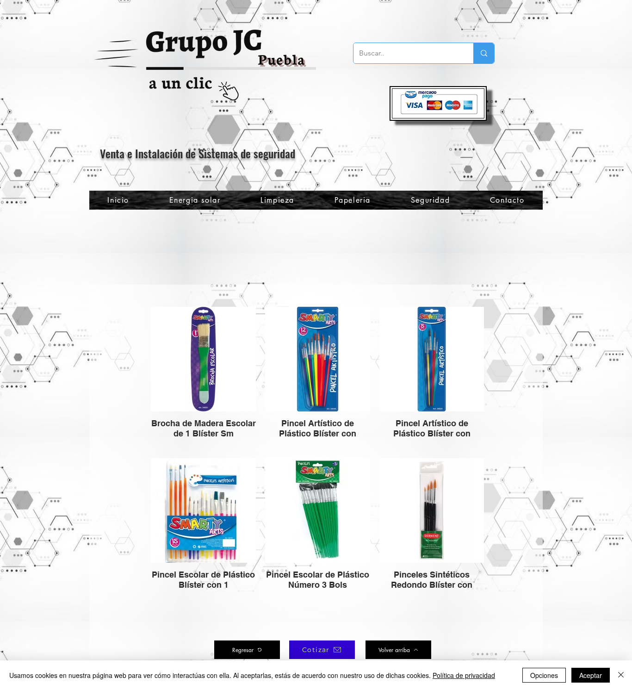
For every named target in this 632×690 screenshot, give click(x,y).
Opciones (544, 675)
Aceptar (590, 675)
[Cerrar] (620, 675)
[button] (430, 200)
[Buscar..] (483, 53)
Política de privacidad (464, 675)
